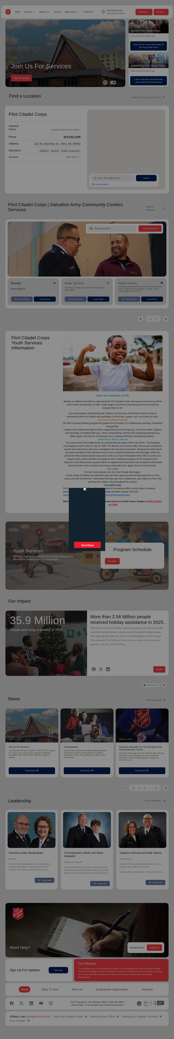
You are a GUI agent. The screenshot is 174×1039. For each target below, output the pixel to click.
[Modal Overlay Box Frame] (87, 519)
